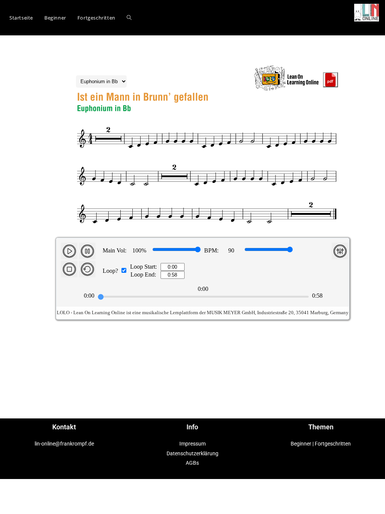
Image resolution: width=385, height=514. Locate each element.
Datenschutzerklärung (192, 453)
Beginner (301, 444)
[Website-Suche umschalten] (129, 18)
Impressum (192, 444)
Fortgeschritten (333, 444)
